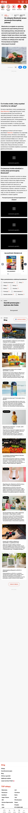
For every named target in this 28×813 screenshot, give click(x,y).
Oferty (20, 282)
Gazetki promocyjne (8, 282)
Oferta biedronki (18, 291)
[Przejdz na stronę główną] (4, 2)
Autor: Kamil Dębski (22, 15)
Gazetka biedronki (7, 294)
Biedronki (10, 132)
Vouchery (15, 288)
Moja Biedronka (5, 111)
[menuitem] (4, 811)
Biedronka (20, 294)
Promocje (5, 291)
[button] (19, 2)
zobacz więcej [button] (14, 584)
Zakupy (14, 285)
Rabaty (5, 288)
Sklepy (5, 285)
